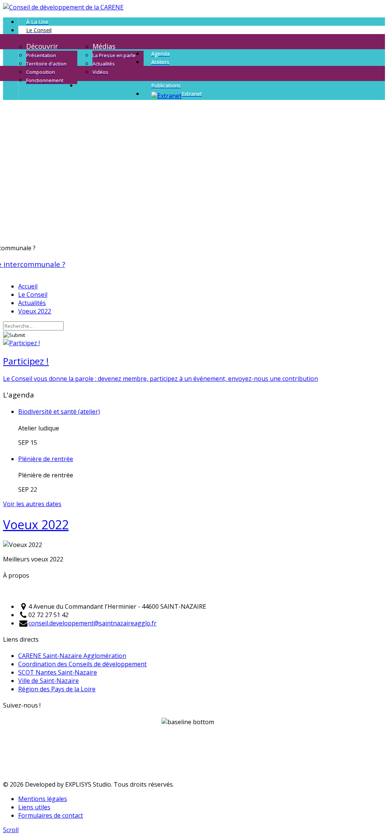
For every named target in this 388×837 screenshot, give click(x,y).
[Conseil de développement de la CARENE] (63, 7)
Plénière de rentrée (45, 459)
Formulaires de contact (50, 815)
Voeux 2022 (34, 311)
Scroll (11, 830)
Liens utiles (34, 807)
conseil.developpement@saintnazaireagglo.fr (92, 623)
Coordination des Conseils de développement (82, 664)
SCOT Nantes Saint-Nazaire (57, 672)
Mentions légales (42, 799)
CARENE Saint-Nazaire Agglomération (72, 656)
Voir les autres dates (32, 504)
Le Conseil (32, 294)
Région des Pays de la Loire (56, 689)
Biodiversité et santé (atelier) (59, 411)
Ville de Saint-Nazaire (48, 680)
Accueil (28, 286)
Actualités (32, 303)
